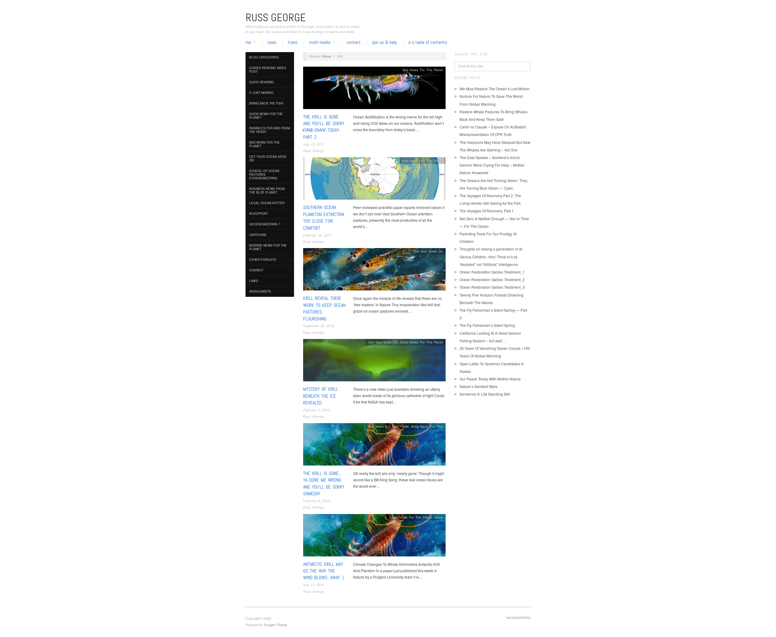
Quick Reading (261, 82)
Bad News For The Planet (264, 144)
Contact (353, 42)
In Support (258, 213)
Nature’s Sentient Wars (478, 386)
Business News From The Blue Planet (267, 190)
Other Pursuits (262, 259)
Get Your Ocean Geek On (267, 158)
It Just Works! (261, 93)
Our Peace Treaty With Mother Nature (490, 378)
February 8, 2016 (316, 500)
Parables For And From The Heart (269, 130)
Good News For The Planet (266, 116)
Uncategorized (518, 617)
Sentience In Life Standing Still (485, 393)
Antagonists (260, 291)
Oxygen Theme (275, 624)
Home (326, 56)
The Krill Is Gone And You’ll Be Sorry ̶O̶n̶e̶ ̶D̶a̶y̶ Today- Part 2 (323, 127)
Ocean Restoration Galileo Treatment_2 (492, 279)
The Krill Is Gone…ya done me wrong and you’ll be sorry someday (323, 483)
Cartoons (257, 235)
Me (248, 42)
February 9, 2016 (316, 409)
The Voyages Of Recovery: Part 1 (487, 210)
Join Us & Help (384, 42)
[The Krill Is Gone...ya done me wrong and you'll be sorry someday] (374, 445)
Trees (293, 42)
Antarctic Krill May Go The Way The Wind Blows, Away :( (323, 571)
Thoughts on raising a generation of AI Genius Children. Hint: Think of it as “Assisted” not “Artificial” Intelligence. (491, 256)
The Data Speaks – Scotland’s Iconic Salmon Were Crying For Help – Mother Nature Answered (492, 165)
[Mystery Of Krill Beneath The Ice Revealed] (374, 361)
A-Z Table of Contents (427, 42)
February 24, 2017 (317, 235)
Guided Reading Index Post (267, 70)
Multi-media (319, 42)
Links (253, 281)
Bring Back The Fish (266, 103)
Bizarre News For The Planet (268, 247)
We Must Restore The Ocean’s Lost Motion (495, 88)
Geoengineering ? (264, 224)
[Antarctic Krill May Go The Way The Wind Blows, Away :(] (374, 536)
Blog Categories (264, 57)
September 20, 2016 (318, 325)
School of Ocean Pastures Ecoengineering (264, 174)
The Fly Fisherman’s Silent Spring (487, 325)
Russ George (313, 150)
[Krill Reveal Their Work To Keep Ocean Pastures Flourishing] (374, 271)
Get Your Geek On (428, 251)
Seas (271, 42)
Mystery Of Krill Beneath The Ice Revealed (320, 396)
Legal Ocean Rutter (266, 203)
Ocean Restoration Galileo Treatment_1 (492, 271)
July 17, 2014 (313, 584)
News (438, 517)
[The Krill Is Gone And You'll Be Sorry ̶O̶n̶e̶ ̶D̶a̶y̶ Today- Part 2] (374, 89)
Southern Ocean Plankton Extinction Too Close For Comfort (323, 217)
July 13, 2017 (313, 144)
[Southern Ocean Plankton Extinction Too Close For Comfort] (374, 180)
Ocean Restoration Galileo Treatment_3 (492, 287)
